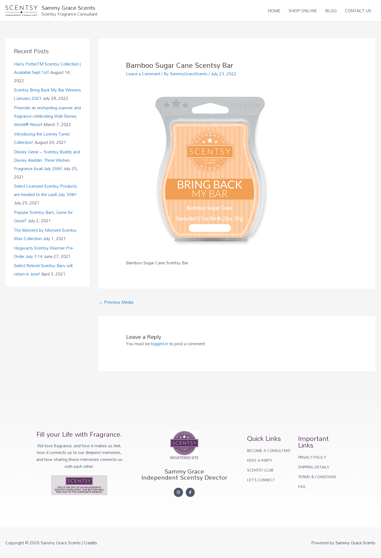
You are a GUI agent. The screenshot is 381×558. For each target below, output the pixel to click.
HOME (274, 10)
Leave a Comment (143, 73)
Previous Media (116, 302)
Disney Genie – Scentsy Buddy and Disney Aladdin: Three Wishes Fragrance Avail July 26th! (47, 160)
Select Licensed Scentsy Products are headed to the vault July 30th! (45, 190)
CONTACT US (358, 10)
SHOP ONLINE (303, 10)
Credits (90, 542)
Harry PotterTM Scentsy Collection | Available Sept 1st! (47, 68)
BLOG (331, 10)
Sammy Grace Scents (68, 7)
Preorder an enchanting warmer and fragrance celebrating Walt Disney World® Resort (47, 116)
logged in (159, 343)
